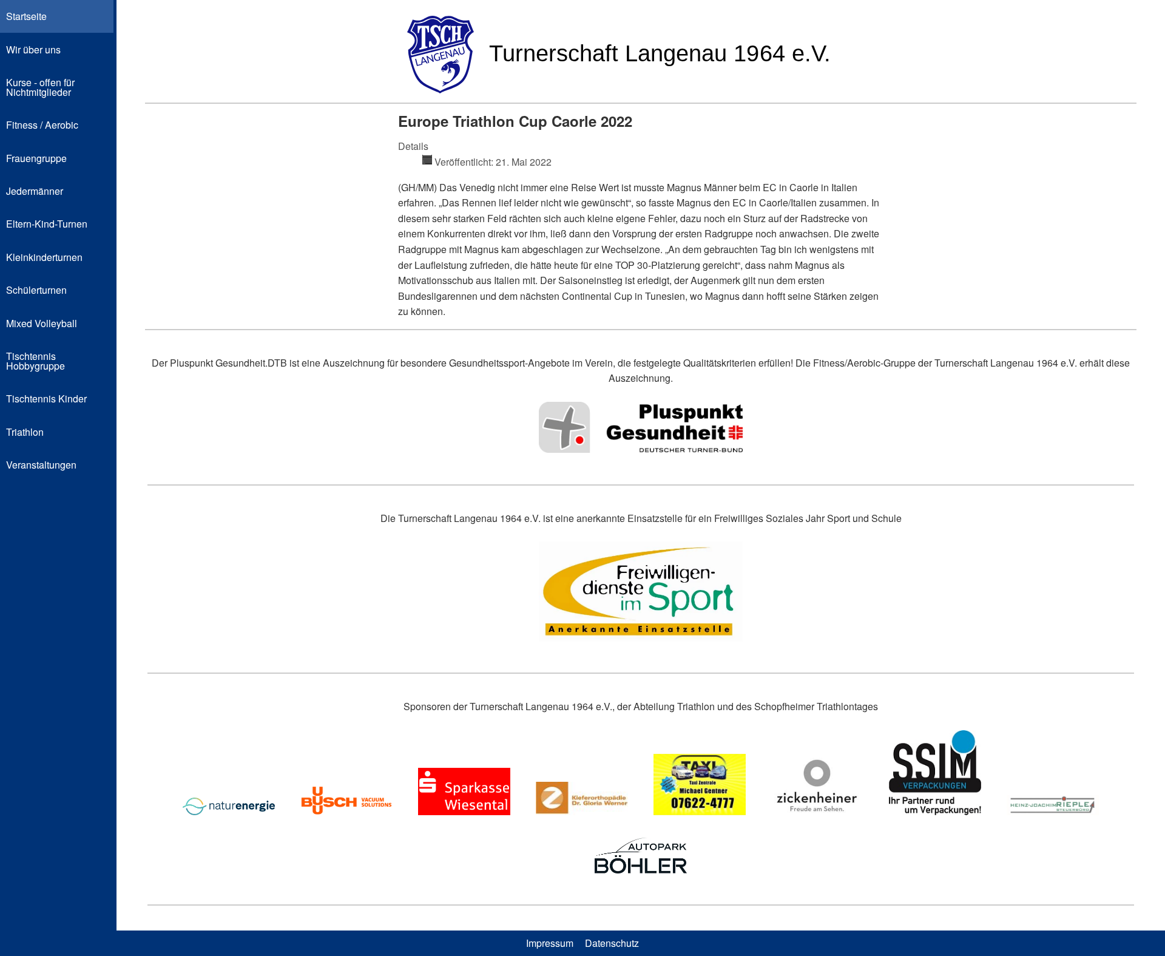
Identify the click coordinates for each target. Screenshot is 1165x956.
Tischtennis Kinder (46, 398)
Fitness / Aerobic (42, 125)
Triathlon (25, 432)
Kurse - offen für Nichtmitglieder (40, 87)
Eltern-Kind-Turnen (46, 224)
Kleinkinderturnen (44, 257)
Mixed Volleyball (41, 323)
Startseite (26, 16)
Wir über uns (33, 49)
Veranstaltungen (41, 465)
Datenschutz (612, 943)
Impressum (549, 943)
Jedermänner (34, 191)
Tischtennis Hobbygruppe (35, 361)
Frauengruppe (36, 158)
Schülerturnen (36, 290)
